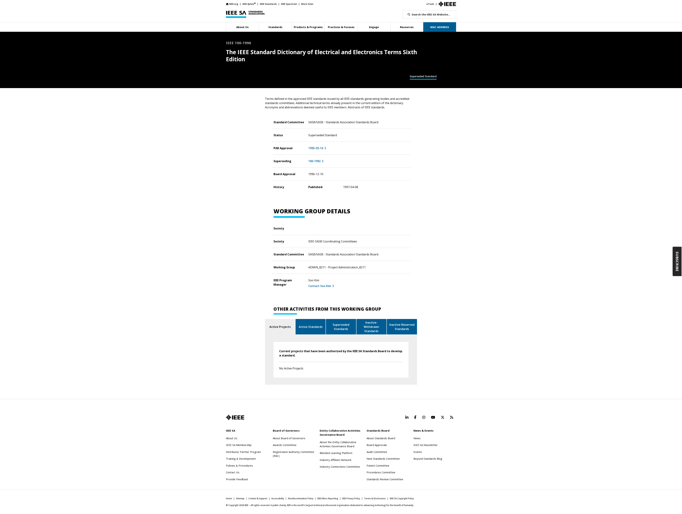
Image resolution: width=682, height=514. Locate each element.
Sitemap (240, 498)
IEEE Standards (268, 4)
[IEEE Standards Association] (245, 14)
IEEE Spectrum (289, 4)
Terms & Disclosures (375, 498)
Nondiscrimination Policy (300, 498)
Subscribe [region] (677, 261)
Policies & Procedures (239, 465)
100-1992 (314, 161)
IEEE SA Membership (238, 445)
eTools (430, 4)
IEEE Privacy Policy (351, 498)
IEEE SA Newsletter (425, 445)
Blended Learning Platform (336, 453)
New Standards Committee (383, 458)
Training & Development (241, 458)
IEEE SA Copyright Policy (402, 498)
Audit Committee (377, 452)
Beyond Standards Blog (427, 458)
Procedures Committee (381, 472)
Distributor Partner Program (243, 452)
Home (229, 498)
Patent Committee (378, 465)
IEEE (249, 4)
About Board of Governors (289, 438)
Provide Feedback (237, 479)
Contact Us (232, 472)
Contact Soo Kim (319, 286)
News (417, 438)
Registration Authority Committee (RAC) (293, 454)
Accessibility (277, 498)
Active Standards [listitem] (311, 327)
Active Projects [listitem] (280, 327)
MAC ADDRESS (439, 27)
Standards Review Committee (385, 479)
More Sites (307, 4)
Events (417, 452)
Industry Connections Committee (340, 466)
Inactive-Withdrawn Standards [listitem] (371, 327)
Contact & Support (257, 498)
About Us (231, 438)
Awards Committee (284, 445)
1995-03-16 (315, 148)
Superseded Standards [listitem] (341, 327)
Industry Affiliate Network (335, 460)
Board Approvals (377, 445)
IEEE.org (233, 4)
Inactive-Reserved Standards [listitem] (402, 327)
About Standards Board (381, 438)
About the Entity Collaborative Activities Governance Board (338, 444)
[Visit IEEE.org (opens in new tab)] (235, 417)
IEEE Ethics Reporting (327, 498)
